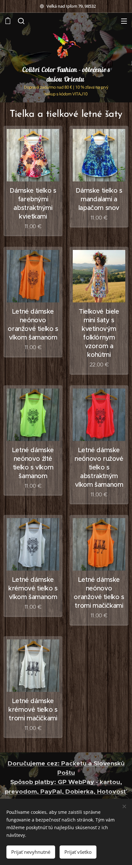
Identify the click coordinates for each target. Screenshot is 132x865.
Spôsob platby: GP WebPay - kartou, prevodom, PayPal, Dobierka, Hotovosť (66, 786)
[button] (21, 21)
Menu (124, 20)
